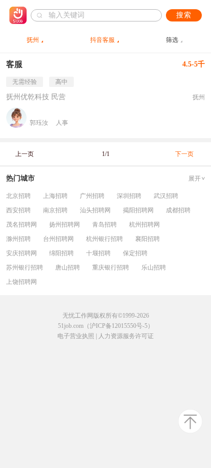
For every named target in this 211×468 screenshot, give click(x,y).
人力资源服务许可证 (126, 336)
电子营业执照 (75, 336)
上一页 (24, 154)
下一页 (184, 154)
